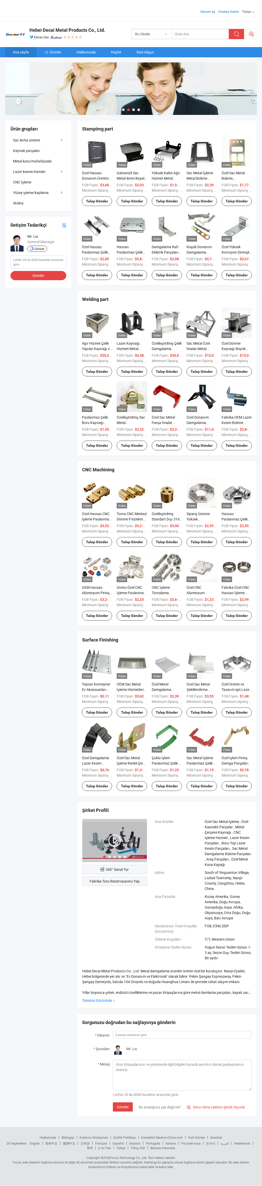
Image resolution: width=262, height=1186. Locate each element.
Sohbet (39, 249)
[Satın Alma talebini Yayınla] (251, 34)
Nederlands (242, 1143)
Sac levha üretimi (26, 140)
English (35, 1143)
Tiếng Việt (138, 1148)
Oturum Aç (207, 11)
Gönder (123, 1106)
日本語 (85, 1143)
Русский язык (191, 1143)
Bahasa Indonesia (162, 1148)
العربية (225, 1143)
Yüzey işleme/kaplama (31, 192)
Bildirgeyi (68, 1137)
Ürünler (55, 52)
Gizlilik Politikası (124, 1137)
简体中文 (51, 1143)
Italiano (171, 1143)
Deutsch (134, 1143)
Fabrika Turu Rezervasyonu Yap (115, 881)
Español (118, 1143)
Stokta (18, 203)
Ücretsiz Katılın (228, 11)
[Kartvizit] (64, 225)
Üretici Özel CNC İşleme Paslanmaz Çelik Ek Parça (131, 593)
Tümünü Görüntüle (97, 1000)
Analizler (216, 1137)
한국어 (210, 1143)
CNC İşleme (22, 182)
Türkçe (120, 1148)
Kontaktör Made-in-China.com (162, 1137)
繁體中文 (69, 1143)
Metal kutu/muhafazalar (32, 161)
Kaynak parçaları (26, 150)
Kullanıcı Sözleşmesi (94, 1137)
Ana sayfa (21, 52)
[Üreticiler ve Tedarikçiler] (38, 10)
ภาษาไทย (104, 1148)
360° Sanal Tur (117, 869)
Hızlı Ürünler (196, 1137)
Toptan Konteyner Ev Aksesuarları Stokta (96, 689)
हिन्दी (90, 1148)
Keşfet (116, 52)
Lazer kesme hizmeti (29, 171)
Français (101, 1143)
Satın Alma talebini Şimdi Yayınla (216, 1107)
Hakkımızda (86, 52)
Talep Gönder (97, 201)
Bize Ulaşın (145, 52)
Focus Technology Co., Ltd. (128, 1158)
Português (153, 1143)
